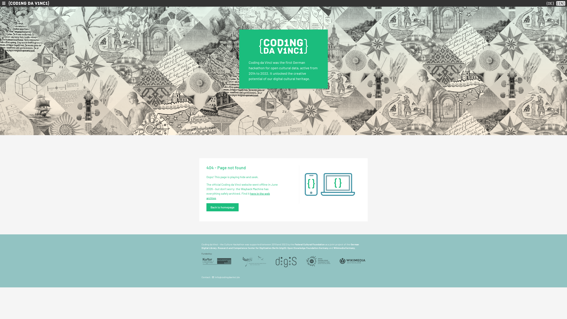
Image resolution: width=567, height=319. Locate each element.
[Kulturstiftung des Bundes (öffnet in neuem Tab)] (217, 261)
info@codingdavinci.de (227, 277)
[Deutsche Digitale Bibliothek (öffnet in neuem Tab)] (254, 261)
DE (550, 3)
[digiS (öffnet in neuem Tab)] (286, 261)
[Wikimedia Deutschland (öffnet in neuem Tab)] (352, 261)
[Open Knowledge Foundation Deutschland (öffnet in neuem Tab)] (318, 261)
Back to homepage (222, 207)
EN (561, 3)
